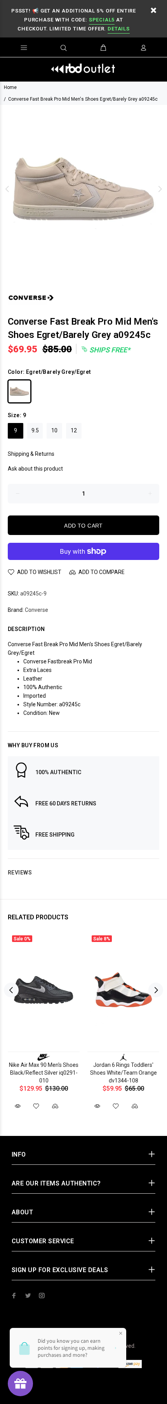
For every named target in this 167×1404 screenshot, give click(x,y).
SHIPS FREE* (109, 350)
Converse (36, 610)
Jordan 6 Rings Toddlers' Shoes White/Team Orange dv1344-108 (123, 1073)
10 (54, 430)
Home (10, 87)
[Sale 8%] (123, 990)
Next (159, 188)
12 (74, 430)
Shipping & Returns (31, 454)
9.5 (35, 430)
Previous (7, 188)
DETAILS (118, 29)
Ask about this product (35, 469)
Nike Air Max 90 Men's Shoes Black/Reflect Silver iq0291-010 (43, 1073)
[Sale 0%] (44, 990)
